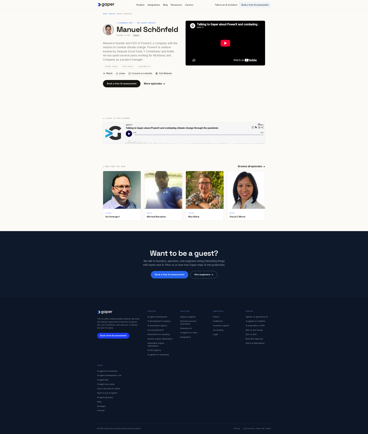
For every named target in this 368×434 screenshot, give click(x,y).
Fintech (216, 317)
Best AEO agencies (254, 339)
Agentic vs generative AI (257, 317)
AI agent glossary (105, 397)
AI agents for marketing (158, 354)
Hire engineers (203, 274)
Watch (109, 73)
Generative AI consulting (158, 334)
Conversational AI (155, 330)
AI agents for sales (188, 332)
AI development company (158, 321)
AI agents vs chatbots (255, 321)
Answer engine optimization (160, 339)
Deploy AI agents (187, 317)
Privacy (237, 429)
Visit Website (165, 73)
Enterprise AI (186, 328)
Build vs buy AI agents (107, 393)
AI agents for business (107, 371)
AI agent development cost (109, 375)
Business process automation (188, 322)
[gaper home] (106, 4)
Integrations (154, 5)
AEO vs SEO (251, 334)
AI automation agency (157, 325)
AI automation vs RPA (255, 325)
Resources (176, 5)
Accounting (218, 330)
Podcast (112, 14)
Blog (165, 5)
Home (105, 14)
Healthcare (218, 321)
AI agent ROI (102, 380)
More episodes (154, 83)
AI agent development (157, 317)
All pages (101, 406)
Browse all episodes (251, 166)
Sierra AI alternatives (255, 343)
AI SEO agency (154, 350)
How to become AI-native (108, 388)
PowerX (136, 35)
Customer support (221, 325)
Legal (215, 334)
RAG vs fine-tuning (254, 330)
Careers (189, 5)
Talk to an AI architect (226, 5)
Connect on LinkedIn (142, 73)
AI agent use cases (106, 384)
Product (140, 5)
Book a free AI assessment (255, 5)
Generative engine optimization (155, 344)
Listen (122, 73)
